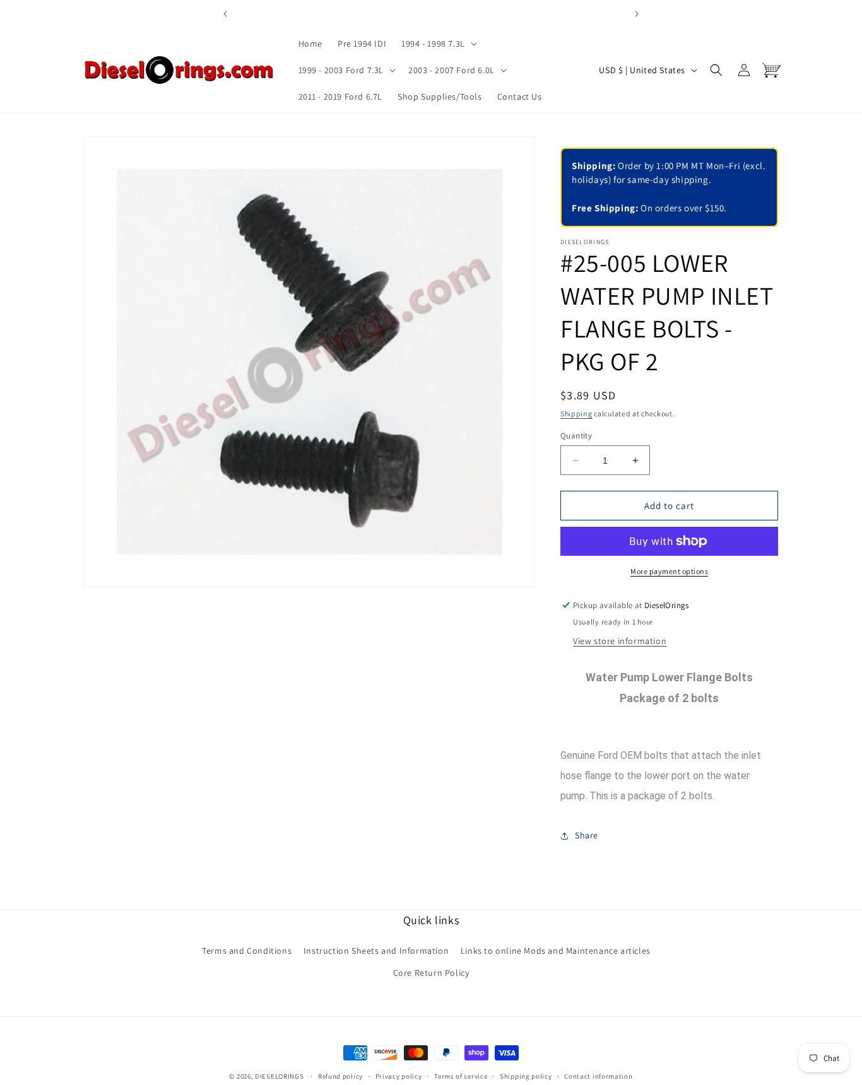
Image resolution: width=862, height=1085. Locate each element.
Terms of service (460, 1075)
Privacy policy (398, 1075)
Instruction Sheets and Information (376, 950)
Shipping (576, 413)
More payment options (669, 571)
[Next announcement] (637, 14)
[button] (438, 43)
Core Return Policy (431, 972)
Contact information (598, 1075)
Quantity (576, 435)
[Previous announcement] (225, 14)
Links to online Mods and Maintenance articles (556, 950)
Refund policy (340, 1075)
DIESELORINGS (279, 1076)
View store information (619, 641)
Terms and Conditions (247, 950)
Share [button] (586, 835)
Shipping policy (526, 1075)
